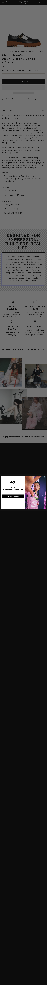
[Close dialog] (45, 477)
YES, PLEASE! (13, 496)
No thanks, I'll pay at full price (13, 501)
